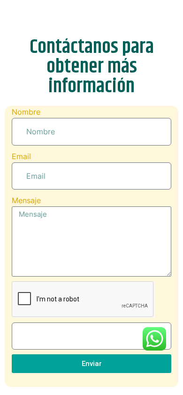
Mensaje (26, 200)
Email (21, 156)
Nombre (26, 112)
